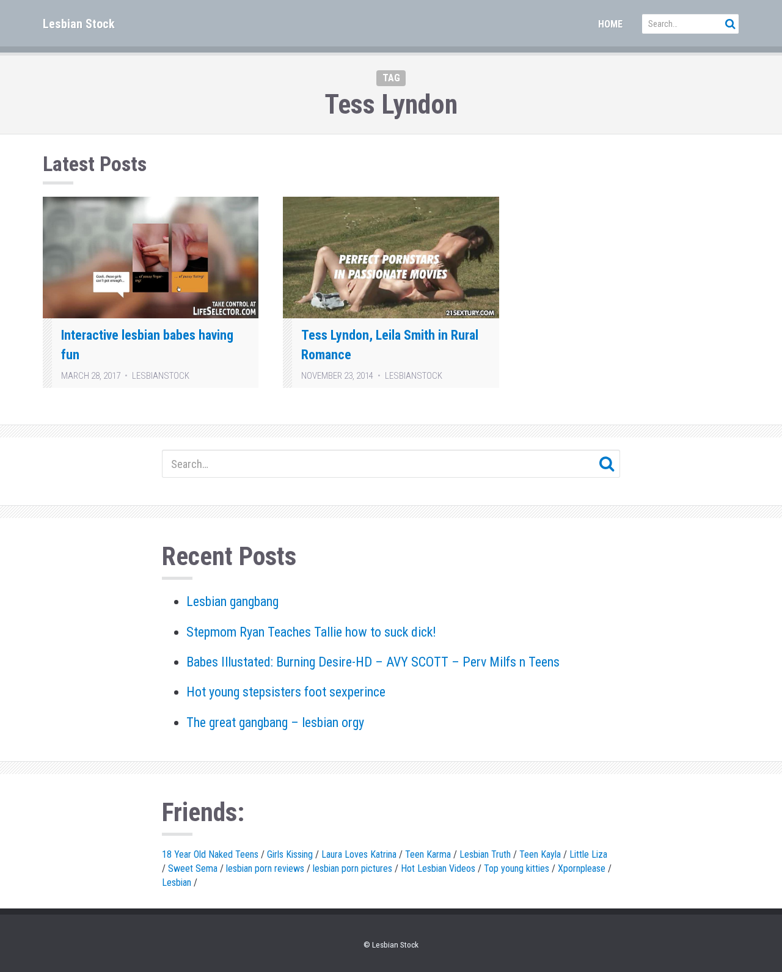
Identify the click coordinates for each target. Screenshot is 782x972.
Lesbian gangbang (232, 601)
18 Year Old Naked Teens (210, 854)
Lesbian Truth (485, 854)
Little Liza (588, 854)
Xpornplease (581, 868)
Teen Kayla (540, 854)
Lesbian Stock (79, 23)
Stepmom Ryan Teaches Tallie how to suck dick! (311, 632)
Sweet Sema (192, 868)
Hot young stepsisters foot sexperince (286, 692)
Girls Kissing (290, 854)
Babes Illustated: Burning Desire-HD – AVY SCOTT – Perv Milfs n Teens (373, 662)
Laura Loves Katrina (358, 854)
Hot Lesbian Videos (438, 868)
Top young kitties (516, 868)
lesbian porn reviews (265, 868)
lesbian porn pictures (352, 868)
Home (610, 24)
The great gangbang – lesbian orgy (275, 722)
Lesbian (176, 882)
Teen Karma (428, 854)
